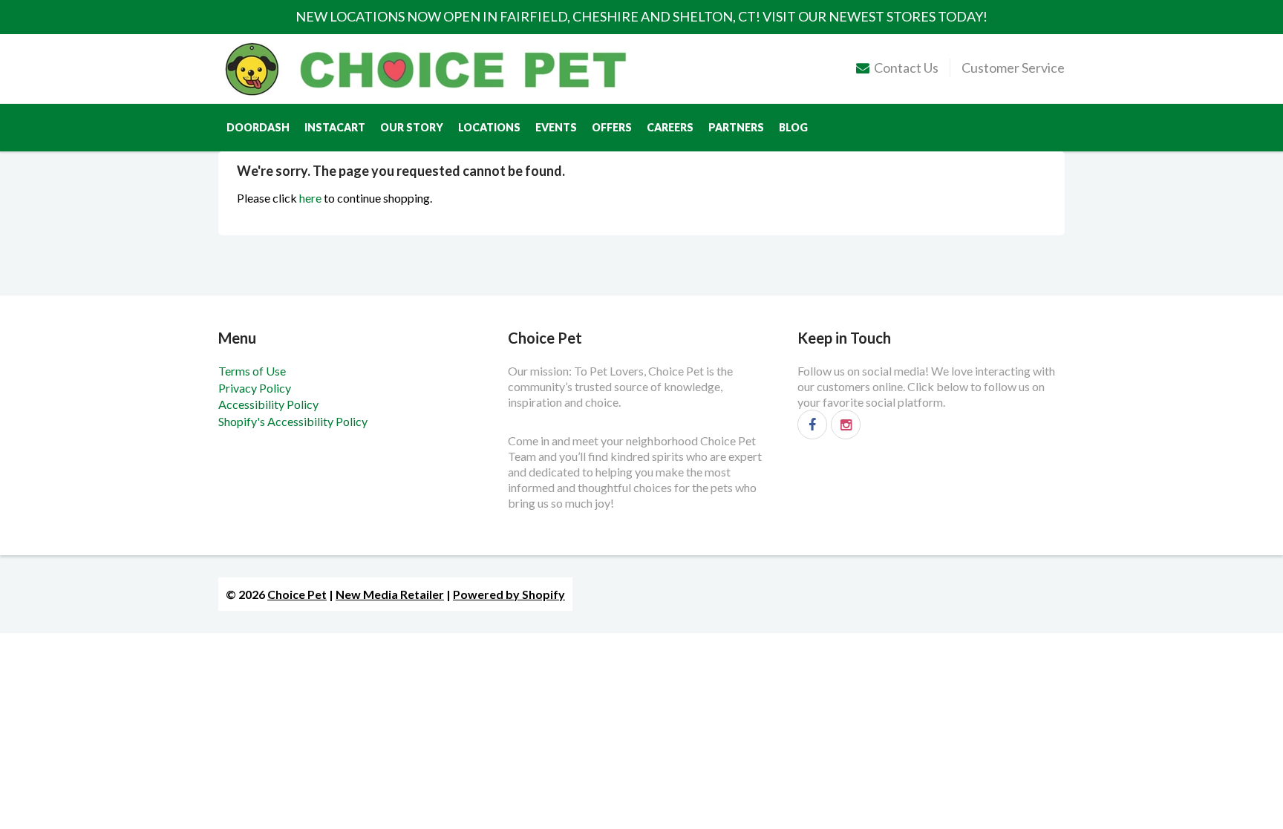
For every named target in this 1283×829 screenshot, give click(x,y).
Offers (612, 127)
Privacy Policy (254, 388)
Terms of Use (252, 371)
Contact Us (906, 67)
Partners (736, 127)
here (310, 198)
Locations (489, 127)
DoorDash (258, 127)
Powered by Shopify (509, 594)
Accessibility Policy (268, 404)
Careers (670, 127)
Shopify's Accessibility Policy (293, 421)
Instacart (334, 127)
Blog (793, 127)
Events (556, 127)
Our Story (411, 127)
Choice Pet (297, 594)
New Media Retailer (390, 594)
